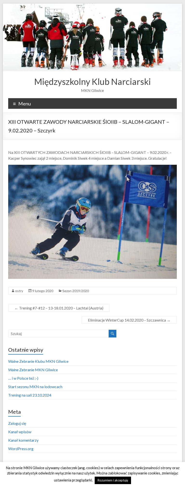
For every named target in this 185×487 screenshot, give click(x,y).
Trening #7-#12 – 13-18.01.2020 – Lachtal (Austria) (58, 308)
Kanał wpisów (19, 431)
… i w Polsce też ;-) (23, 378)
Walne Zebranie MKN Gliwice (33, 369)
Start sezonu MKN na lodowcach (35, 386)
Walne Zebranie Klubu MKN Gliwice (38, 361)
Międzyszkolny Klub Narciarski (92, 81)
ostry (19, 291)
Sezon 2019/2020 (75, 291)
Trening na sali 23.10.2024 (29, 395)
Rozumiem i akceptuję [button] (113, 480)
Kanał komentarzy (23, 440)
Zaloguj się (17, 423)
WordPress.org (20, 448)
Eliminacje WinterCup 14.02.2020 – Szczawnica (129, 320)
